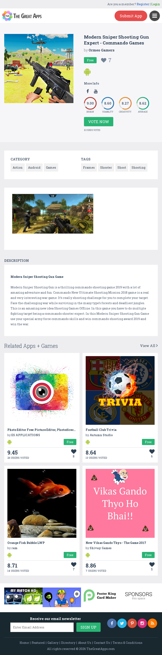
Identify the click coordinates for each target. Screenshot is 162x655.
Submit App (131, 15)
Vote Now (98, 121)
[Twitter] (122, 623)
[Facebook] (112, 623)
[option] (53, 214)
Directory (68, 643)
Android (34, 167)
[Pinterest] (132, 623)
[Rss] (152, 623)
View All (148, 345)
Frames (89, 167)
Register (143, 4)
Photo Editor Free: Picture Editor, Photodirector (42, 430)
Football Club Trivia (101, 430)
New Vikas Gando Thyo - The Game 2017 (116, 543)
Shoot (121, 167)
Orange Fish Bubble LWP (26, 543)
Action (18, 167)
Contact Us (102, 643)
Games (51, 167)
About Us (84, 643)
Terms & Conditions (127, 643)
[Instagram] (142, 623)
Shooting (138, 167)
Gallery (52, 643)
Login (155, 4)
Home (24, 643)
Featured (38, 643)
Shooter (106, 167)
